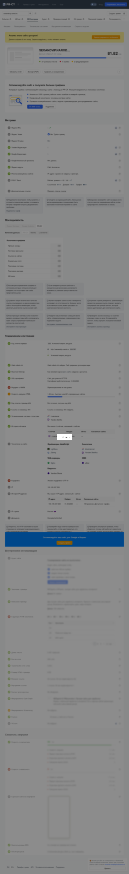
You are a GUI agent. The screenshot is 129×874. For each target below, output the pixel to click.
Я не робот (66, 437)
